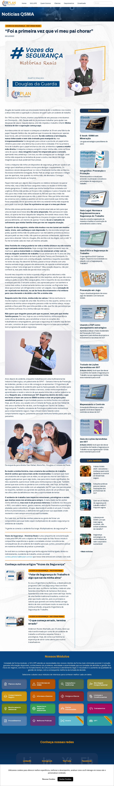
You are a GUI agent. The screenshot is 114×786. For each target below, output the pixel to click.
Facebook (87, 761)
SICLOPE (33, 3)
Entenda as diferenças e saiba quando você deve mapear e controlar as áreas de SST (91, 409)
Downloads (82, 3)
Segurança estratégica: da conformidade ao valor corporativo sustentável (100, 539)
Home (24, 3)
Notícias (25, 7)
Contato (35, 7)
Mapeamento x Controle (92, 404)
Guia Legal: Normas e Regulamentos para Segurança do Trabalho (92, 213)
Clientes (57, 3)
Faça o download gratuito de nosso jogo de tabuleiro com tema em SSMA (93, 295)
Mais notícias (87, 551)
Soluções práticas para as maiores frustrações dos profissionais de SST (100, 488)
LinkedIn (27, 761)
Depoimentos (69, 3)
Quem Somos (45, 3)
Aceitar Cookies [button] (65, 779)
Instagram (47, 761)
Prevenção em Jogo (90, 290)
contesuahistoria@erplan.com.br (18, 556)
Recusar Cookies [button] (48, 779)
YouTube (67, 761)
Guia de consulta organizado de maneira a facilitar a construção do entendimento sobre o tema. (93, 221)
